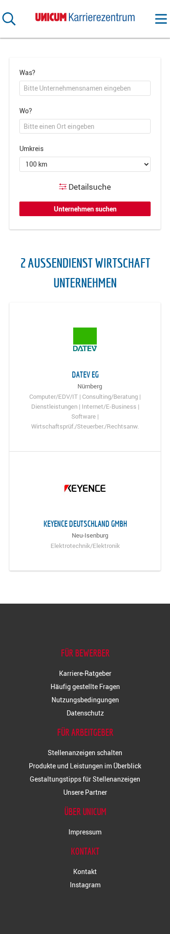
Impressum (85, 831)
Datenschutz (85, 712)
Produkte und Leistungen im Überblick (85, 765)
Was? (27, 72)
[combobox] (85, 88)
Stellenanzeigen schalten (85, 752)
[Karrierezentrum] (85, 15)
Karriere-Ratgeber (85, 673)
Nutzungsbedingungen (85, 699)
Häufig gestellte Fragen (85, 686)
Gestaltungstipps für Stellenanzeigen (85, 778)
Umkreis (31, 148)
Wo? (25, 110)
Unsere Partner (85, 792)
